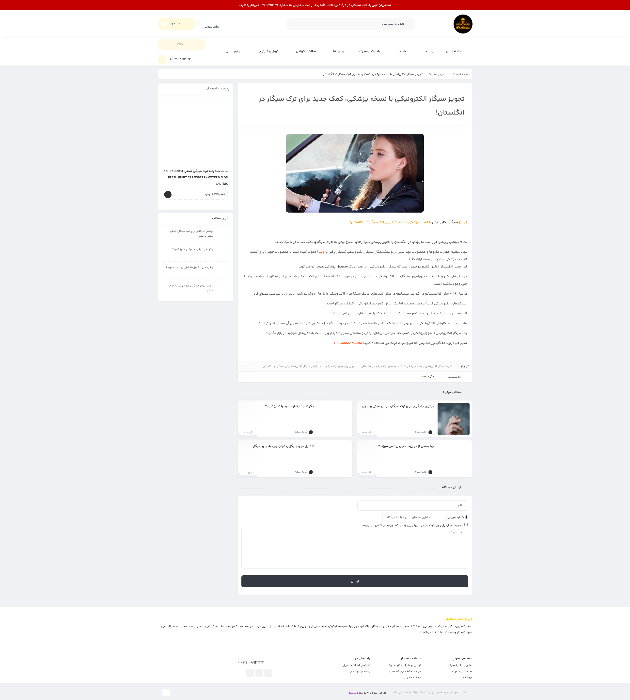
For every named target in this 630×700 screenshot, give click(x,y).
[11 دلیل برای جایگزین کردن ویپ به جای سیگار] (334, 459)
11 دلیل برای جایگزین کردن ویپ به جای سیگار (283, 446)
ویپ (321, 252)
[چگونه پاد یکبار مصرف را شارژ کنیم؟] (334, 419)
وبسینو (353, 693)
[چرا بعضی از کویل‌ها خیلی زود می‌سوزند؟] (454, 459)
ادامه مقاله (420, 432)
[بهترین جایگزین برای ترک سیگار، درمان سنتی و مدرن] (454, 419)
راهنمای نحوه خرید (359, 671)
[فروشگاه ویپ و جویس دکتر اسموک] (463, 24)
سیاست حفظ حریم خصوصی (405, 671)
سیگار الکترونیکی (445, 222)
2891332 (251, 662)
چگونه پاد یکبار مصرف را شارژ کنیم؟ (289, 406)
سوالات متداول (412, 678)
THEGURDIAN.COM (347, 343)
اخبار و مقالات (436, 74)
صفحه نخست (461, 74)
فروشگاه (467, 678)
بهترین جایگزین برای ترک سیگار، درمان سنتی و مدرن (398, 406)
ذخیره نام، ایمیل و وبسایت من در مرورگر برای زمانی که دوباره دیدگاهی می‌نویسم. (412, 525)
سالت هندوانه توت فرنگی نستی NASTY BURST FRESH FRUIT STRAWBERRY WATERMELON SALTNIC (195, 177)
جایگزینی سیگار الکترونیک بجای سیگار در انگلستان (292, 366)
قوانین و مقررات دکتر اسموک (404, 665)
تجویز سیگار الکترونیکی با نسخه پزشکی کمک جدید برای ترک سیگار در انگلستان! (406, 366)
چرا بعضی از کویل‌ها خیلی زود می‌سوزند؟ (406, 446)
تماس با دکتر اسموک (460, 665)
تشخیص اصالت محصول (356, 665)
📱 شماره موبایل (457, 517)
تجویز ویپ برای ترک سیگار (341, 366)
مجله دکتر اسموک (462, 671)
